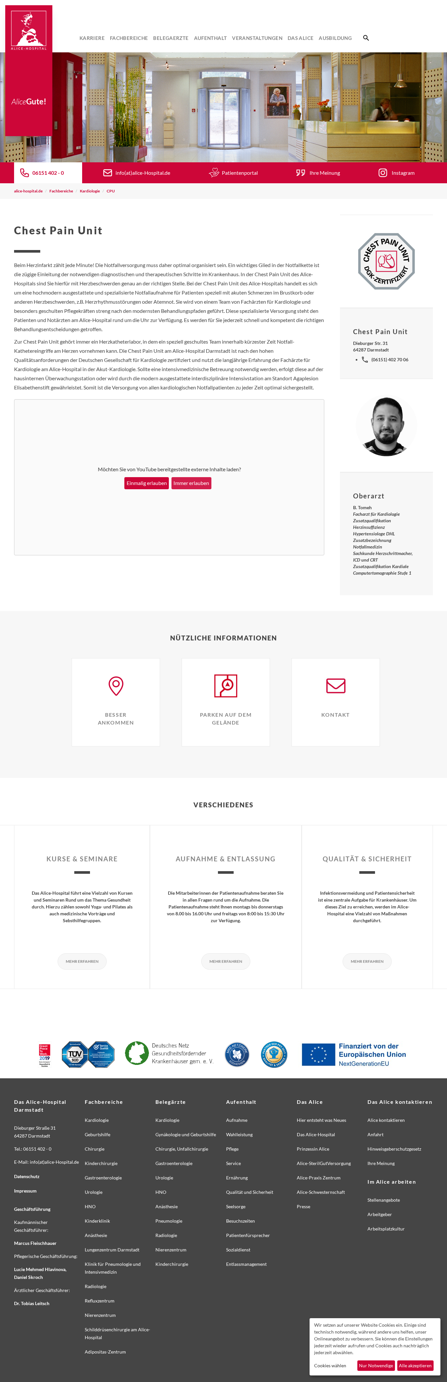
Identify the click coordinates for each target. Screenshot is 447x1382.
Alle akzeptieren (415, 1365)
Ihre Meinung (325, 173)
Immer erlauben (191, 483)
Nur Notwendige (376, 1365)
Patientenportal (240, 173)
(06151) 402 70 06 (389, 359)
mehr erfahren (82, 961)
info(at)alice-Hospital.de (143, 173)
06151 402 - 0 (48, 173)
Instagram (403, 173)
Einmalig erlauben (147, 483)
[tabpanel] (223, 107)
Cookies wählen (330, 1365)
